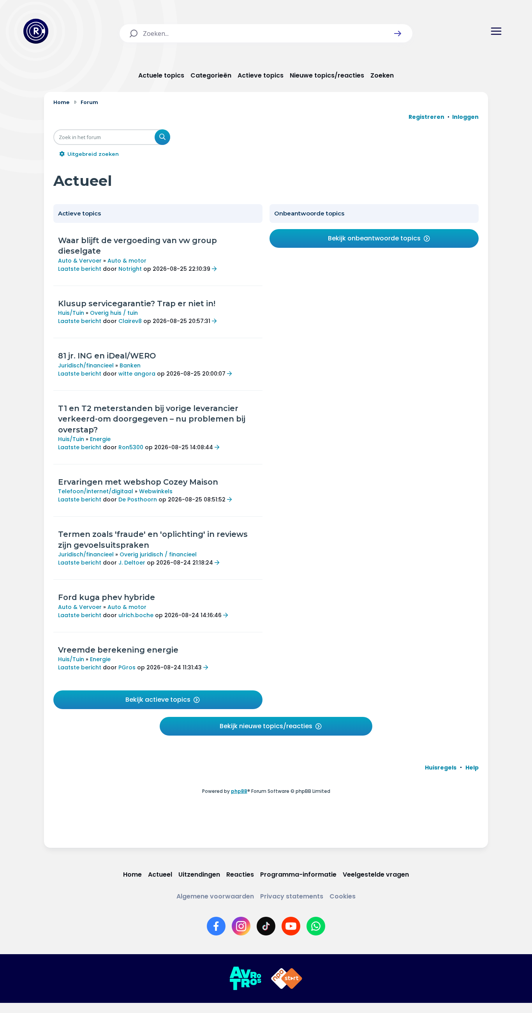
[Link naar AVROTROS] (245, 979)
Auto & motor (126, 261)
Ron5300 (130, 447)
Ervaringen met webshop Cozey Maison (138, 482)
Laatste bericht (79, 269)
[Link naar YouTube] (291, 926)
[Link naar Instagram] (241, 926)
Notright (130, 269)
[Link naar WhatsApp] (316, 926)
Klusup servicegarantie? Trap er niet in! (136, 303)
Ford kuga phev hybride (106, 597)
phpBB (239, 791)
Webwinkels (156, 491)
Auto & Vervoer (80, 261)
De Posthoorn (137, 499)
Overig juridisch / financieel (158, 554)
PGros (127, 667)
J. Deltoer (131, 563)
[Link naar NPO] (287, 979)
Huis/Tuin (71, 313)
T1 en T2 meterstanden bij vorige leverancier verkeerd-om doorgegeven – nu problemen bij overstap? (151, 419)
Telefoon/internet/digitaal (95, 491)
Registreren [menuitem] (426, 117)
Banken (130, 365)
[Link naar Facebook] (216, 926)
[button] (397, 33)
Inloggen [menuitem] (465, 117)
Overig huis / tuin (114, 313)
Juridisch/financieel (86, 365)
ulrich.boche (135, 615)
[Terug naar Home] (35, 31)
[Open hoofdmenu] (496, 31)
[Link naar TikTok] (266, 926)
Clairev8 (130, 321)
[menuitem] (440, 767)
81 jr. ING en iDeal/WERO (107, 355)
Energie (100, 439)
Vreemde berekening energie (118, 650)
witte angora (136, 374)
